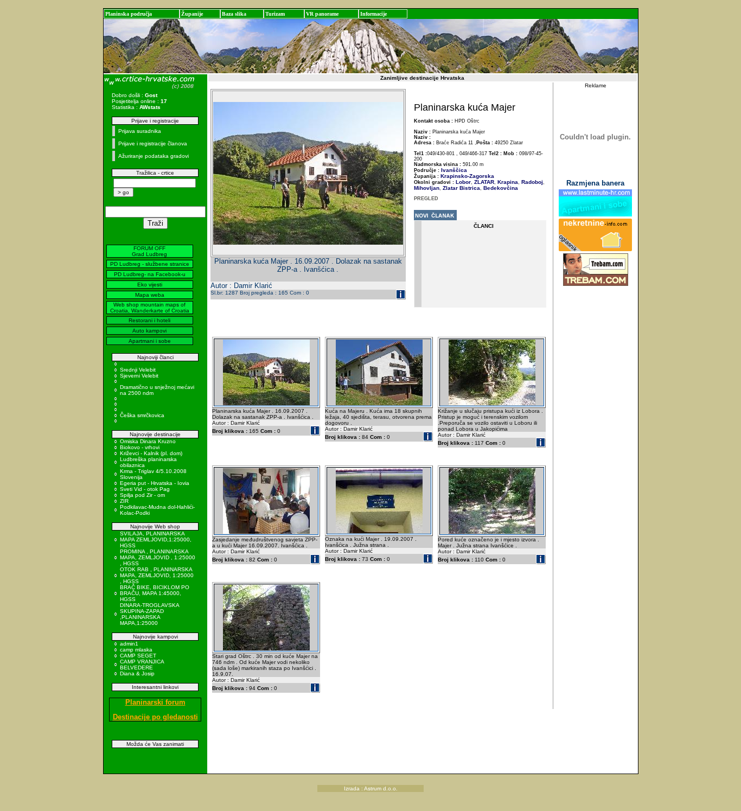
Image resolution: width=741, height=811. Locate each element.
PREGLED (426, 198)
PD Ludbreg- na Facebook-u (150, 274)
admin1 (129, 644)
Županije (192, 14)
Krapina (507, 182)
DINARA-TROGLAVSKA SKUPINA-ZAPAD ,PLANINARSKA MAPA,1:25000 (149, 614)
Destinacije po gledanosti (155, 717)
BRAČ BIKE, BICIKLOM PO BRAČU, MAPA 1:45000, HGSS (154, 593)
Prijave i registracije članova (152, 143)
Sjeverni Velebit (139, 376)
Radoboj (531, 182)
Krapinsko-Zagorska (467, 176)
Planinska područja (128, 14)
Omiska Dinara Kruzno (148, 441)
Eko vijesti (149, 285)
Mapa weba (149, 295)
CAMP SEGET (138, 656)
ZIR (124, 501)
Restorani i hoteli (149, 320)
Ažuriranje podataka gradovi (153, 156)
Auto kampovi (149, 331)
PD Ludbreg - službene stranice (149, 264)
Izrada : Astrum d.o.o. (371, 788)
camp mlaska (136, 650)
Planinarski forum (155, 702)
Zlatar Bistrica (460, 188)
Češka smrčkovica (142, 415)
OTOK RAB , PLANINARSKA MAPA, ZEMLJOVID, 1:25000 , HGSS (157, 575)
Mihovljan (426, 188)
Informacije (373, 14)
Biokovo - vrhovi (139, 447)
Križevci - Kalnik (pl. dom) (151, 453)
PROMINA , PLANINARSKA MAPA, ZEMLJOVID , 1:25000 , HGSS (157, 557)
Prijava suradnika (139, 131)
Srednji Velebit (138, 370)
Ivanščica (454, 170)
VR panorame (322, 14)
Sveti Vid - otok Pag (145, 489)
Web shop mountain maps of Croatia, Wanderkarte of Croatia (149, 308)
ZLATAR (483, 182)
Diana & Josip (137, 673)
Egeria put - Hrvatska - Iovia (154, 483)
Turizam (275, 14)
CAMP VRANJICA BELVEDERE (142, 664)
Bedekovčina (500, 188)
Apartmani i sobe (150, 341)
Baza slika (234, 14)
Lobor (463, 182)
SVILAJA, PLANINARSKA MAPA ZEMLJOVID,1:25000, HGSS (155, 539)
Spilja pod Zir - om (142, 495)
